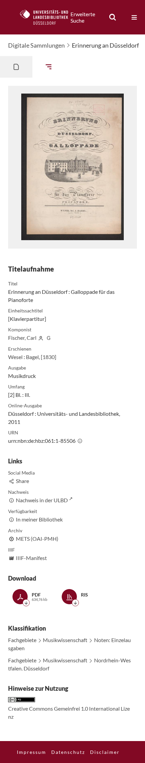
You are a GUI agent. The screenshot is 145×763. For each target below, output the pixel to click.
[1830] (48, 357)
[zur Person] (40, 337)
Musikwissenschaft (65, 640)
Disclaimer (105, 752)
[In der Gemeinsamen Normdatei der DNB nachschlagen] (48, 337)
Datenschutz (68, 752)
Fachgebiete (22, 640)
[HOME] (47, 17)
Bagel (32, 357)
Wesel (15, 357)
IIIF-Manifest (31, 558)
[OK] (112, 17)
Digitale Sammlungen (36, 45)
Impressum (31, 752)
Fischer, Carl (22, 337)
